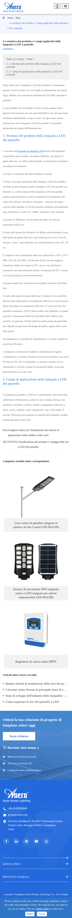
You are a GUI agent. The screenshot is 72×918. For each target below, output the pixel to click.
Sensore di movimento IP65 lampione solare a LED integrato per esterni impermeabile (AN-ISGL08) (36, 593)
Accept (42, 914)
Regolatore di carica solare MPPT (36, 661)
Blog (18, 18)
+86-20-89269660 (17, 808)
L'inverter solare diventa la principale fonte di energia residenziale (37, 689)
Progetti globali (16, 876)
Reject (30, 914)
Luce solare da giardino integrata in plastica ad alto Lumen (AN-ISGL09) (36, 525)
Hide (29, 59)
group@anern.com (18, 814)
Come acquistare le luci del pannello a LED (32, 701)
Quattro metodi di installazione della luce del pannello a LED (37, 683)
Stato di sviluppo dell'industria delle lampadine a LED (37, 695)
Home (10, 18)
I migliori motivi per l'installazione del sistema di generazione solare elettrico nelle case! (33, 433)
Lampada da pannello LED (30, 151)
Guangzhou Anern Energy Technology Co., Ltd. (37, 894)
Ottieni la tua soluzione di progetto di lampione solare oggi (32, 722)
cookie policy (43, 908)
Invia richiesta (19, 736)
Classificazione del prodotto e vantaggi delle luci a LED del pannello (43, 444)
